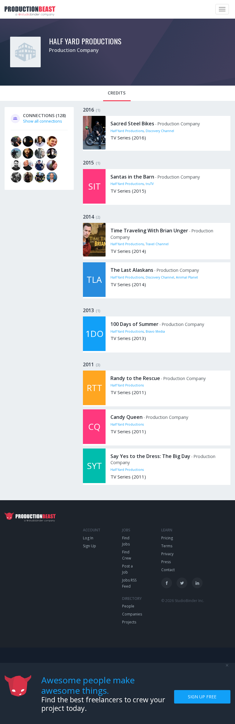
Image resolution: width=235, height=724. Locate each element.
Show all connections (42, 121)
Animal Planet (187, 277)
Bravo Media (155, 331)
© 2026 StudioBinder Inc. (182, 600)
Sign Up (89, 546)
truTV (150, 184)
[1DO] (94, 349)
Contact (168, 569)
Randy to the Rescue (135, 378)
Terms (166, 546)
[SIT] (94, 202)
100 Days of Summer (134, 324)
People (128, 606)
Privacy (167, 553)
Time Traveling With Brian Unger (149, 230)
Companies (132, 614)
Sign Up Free (202, 697)
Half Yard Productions (85, 40)
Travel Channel (157, 244)
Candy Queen (126, 417)
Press (166, 561)
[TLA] (94, 295)
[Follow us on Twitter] (182, 583)
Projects (129, 622)
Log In (88, 538)
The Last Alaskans (131, 270)
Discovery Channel (160, 131)
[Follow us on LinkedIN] (197, 583)
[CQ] (94, 442)
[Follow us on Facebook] (166, 583)
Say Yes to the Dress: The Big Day (150, 456)
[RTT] (94, 403)
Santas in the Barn (132, 176)
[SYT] (94, 481)
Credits (116, 93)
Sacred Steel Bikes (132, 123)
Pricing (167, 538)
